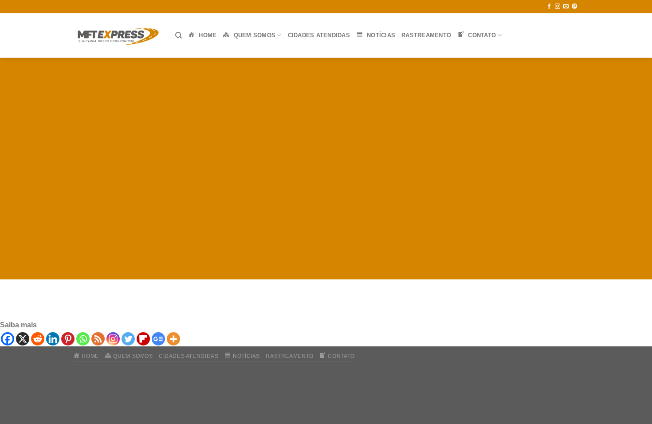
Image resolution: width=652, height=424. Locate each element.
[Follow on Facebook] (549, 7)
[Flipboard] (143, 338)
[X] (22, 338)
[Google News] (158, 338)
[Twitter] (128, 338)
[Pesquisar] (178, 35)
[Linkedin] (52, 338)
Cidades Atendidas (319, 35)
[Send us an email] (566, 7)
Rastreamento (426, 35)
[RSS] (98, 338)
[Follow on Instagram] (557, 7)
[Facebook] (7, 338)
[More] (173, 338)
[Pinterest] (68, 338)
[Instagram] (113, 338)
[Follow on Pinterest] (574, 7)
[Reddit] (37, 338)
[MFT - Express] (117, 35)
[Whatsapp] (83, 338)
